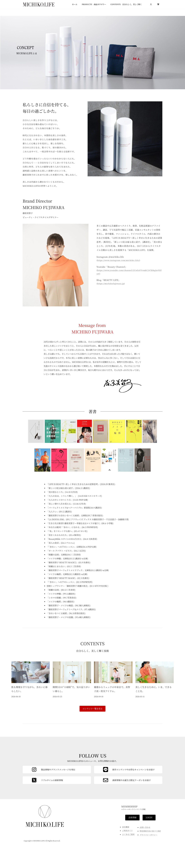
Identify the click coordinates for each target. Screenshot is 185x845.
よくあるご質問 (128, 834)
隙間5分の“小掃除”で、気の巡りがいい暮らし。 (71, 689)
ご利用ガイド (127, 830)
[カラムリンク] (128, 780)
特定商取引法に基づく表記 (150, 831)
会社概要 (125, 827)
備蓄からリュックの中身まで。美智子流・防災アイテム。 (112, 689)
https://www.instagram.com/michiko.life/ (118, 260)
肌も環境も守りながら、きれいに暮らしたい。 (29, 689)
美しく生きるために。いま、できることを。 (153, 689)
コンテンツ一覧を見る (93, 708)
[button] (132, 817)
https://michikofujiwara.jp (110, 283)
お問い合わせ (145, 827)
